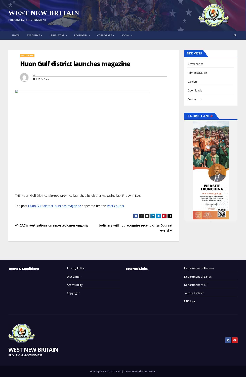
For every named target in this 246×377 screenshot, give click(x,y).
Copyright (73, 293)
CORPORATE (105, 35)
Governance (195, 64)
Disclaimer (74, 276)
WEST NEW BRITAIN (43, 13)
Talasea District (194, 293)
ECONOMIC (81, 35)
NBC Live (189, 301)
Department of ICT (196, 285)
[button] (235, 35)
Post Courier (27, 55)
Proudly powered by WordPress (106, 371)
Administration (197, 73)
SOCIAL (126, 35)
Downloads (195, 90)
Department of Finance (199, 268)
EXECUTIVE (34, 35)
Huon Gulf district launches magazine (54, 206)
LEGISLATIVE (57, 35)
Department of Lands (198, 276)
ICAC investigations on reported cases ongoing (53, 225)
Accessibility (75, 285)
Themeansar (149, 371)
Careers (193, 81)
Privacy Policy (76, 268)
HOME (16, 35)
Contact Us (195, 99)
